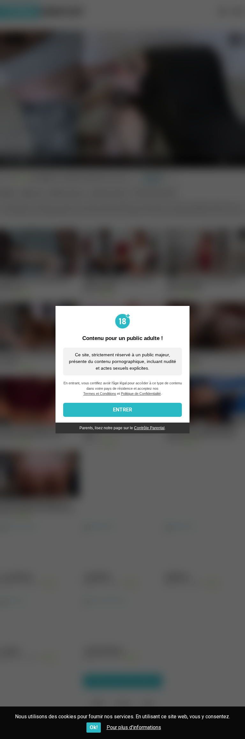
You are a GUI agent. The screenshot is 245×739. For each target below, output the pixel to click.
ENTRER (122, 410)
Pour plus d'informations (134, 727)
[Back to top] (223, 719)
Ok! (94, 727)
